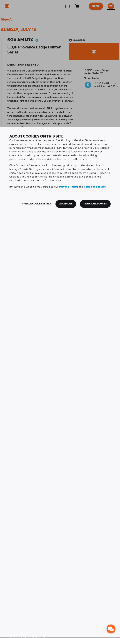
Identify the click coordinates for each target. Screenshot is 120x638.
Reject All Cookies (95, 204)
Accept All (65, 204)
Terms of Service (95, 186)
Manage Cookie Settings (37, 204)
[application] (111, 629)
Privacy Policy (68, 186)
